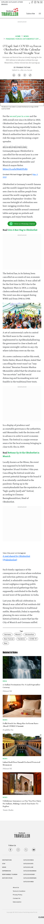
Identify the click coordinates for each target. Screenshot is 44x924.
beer (5, 643)
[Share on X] (19, 75)
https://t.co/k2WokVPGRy (15, 169)
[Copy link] (30, 75)
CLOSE (41, 917)
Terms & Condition (19, 891)
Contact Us (16, 898)
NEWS (4, 867)
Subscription (17, 902)
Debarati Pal (7, 691)
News (26, 36)
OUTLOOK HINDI (28, 882)
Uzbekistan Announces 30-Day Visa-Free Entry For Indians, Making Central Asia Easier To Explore (22, 804)
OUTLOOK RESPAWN (29, 878)
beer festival (8, 639)
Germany (7, 634)
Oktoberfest (29, 634)
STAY (3, 864)
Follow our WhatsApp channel (24, 224)
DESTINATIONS (7, 860)
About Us (16, 887)
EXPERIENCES (6, 871)
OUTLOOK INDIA (28, 860)
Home (18, 36)
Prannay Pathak (23, 67)
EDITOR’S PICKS (7, 878)
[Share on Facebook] (25, 75)
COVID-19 (33, 639)
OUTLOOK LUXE (28, 867)
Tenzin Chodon (8, 810)
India (5, 681)
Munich (18, 634)
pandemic (21, 639)
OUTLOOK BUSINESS (29, 871)
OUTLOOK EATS (28, 864)
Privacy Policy (17, 895)
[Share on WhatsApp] (14, 75)
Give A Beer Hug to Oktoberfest (22, 230)
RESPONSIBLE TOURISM (9, 874)
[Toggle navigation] (40, 13)
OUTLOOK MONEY (29, 874)
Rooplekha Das (8, 730)
